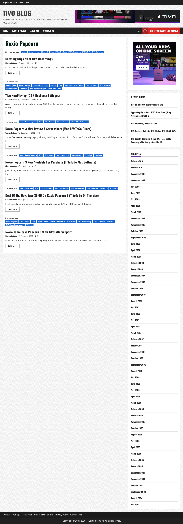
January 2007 (137, 345)
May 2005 (135, 441)
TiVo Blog (17, 13)
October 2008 (137, 231)
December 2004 (138, 472)
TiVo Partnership (62, 155)
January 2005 (137, 466)
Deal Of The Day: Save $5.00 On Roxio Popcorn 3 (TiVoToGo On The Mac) (52, 195)
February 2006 (137, 409)
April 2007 (135, 326)
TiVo (52, 52)
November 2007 (138, 282)
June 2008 (135, 243)
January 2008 (137, 269)
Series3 (45, 52)
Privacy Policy (61, 514)
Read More (14, 72)
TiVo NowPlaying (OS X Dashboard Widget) (32, 95)
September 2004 (138, 491)
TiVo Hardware (75, 52)
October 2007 (137, 288)
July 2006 (135, 377)
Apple (24, 52)
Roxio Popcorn (34, 52)
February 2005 (137, 460)
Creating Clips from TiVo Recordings (29, 58)
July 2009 (135, 186)
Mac (14, 85)
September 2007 (138, 294)
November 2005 (138, 421)
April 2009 (135, 205)
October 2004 (137, 485)
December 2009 (138, 174)
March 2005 (136, 453)
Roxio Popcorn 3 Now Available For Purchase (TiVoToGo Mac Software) (50, 162)
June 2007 (135, 313)
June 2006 (135, 383)
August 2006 (136, 371)
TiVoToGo (52, 88)
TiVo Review (105, 85)
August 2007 (136, 301)
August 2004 (136, 498)
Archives (34, 30)
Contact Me (48, 30)
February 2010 (137, 161)
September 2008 (138, 237)
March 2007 (136, 332)
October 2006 (137, 358)
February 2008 (137, 262)
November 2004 (138, 479)
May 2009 (135, 199)
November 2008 (138, 224)
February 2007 (137, 339)
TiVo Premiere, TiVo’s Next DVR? (145, 123)
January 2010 (136, 167)
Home (5, 30)
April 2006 (135, 396)
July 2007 (135, 307)
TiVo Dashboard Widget (73, 85)
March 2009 (136, 212)
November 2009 (138, 180)
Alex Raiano (12, 63)
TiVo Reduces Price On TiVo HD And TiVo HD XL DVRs (153, 131)
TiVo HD (86, 52)
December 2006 (138, 352)
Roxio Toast (24, 222)
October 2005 (137, 428)
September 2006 (138, 364)
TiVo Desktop (61, 52)
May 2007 (135, 320)
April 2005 (135, 447)
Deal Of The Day (26, 188)
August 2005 (136, 434)
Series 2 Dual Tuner (40, 85)
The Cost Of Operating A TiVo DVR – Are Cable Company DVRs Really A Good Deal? (151, 140)
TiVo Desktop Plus (57, 222)
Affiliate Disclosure (43, 514)
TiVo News (49, 155)
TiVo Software (97, 52)
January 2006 (137, 415)
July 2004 (135, 504)
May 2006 (135, 390)
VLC (59, 88)
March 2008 (136, 256)
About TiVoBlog (19, 30)
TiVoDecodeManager (37, 88)
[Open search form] (139, 30)
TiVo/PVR (23, 88)
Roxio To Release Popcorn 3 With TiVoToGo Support (38, 231)
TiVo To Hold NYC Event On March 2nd (147, 104)
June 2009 (135, 193)
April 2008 (135, 250)
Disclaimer (26, 514)
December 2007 (138, 275)
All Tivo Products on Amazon (164, 30)
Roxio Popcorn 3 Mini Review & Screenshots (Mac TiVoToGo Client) (48, 128)
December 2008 (138, 218)
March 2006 (136, 402)
